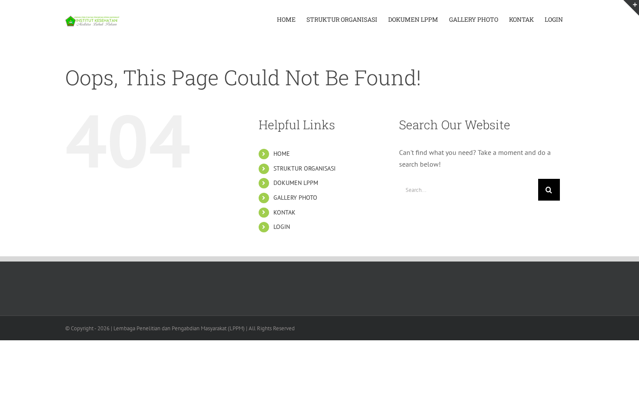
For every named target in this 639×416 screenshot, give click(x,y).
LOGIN (281, 227)
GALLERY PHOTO (295, 197)
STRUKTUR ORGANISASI (304, 168)
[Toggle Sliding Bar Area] (631, 8)
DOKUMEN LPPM (295, 183)
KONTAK (284, 212)
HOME (281, 154)
